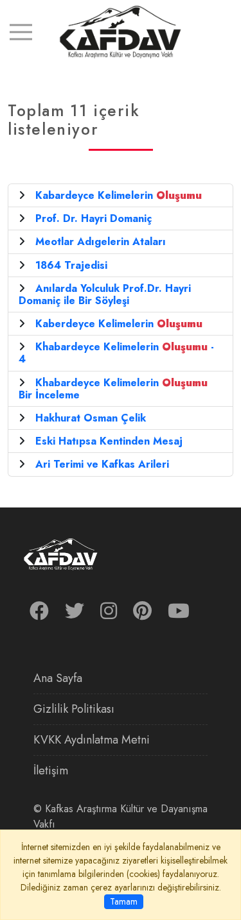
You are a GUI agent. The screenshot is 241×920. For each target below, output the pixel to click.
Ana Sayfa (57, 678)
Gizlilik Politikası (73, 709)
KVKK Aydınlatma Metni (91, 739)
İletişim (50, 770)
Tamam (124, 901)
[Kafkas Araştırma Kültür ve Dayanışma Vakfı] (120, 31)
